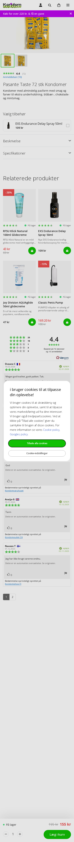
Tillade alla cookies (37, 443)
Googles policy (19, 434)
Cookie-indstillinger (37, 453)
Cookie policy (51, 430)
